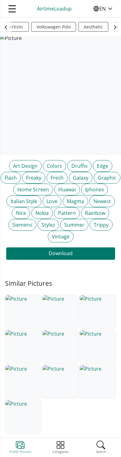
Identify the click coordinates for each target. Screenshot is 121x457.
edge (102, 166)
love (52, 201)
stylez (48, 224)
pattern (67, 213)
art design (25, 166)
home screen (33, 189)
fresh (57, 177)
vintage (60, 236)
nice (21, 213)
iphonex (94, 189)
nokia (42, 213)
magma (75, 201)
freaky (33, 177)
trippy (101, 224)
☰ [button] (12, 8)
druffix (79, 166)
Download (61, 253)
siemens (22, 224)
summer (74, 224)
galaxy (80, 177)
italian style (24, 201)
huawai (67, 189)
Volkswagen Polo (54, 27)
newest (102, 201)
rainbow (95, 213)
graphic (107, 177)
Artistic (16, 27)
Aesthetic (93, 27)
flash (11, 177)
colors (54, 166)
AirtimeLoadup (54, 8)
